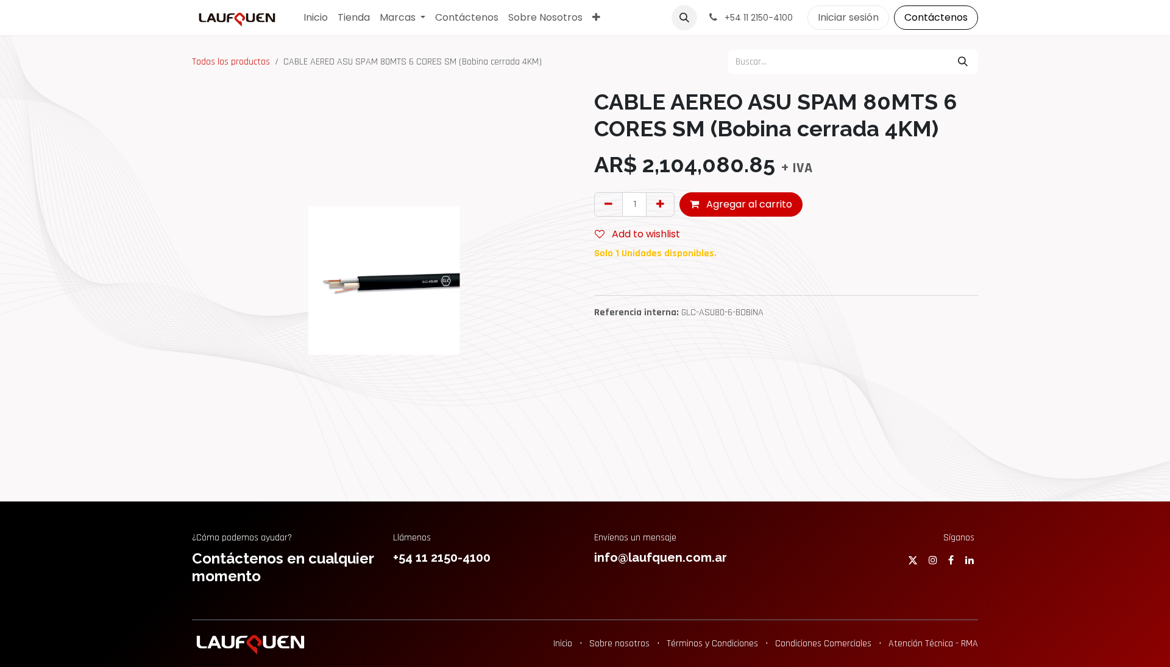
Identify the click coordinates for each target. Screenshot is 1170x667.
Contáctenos (936, 17)
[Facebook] (951, 560)
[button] (684, 17)
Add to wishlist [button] (644, 234)
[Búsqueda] (963, 62)
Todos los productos (231, 61)
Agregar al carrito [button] (748, 204)
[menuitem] (316, 17)
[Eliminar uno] (608, 204)
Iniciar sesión (848, 17)
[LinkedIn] (969, 560)
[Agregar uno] (660, 204)
